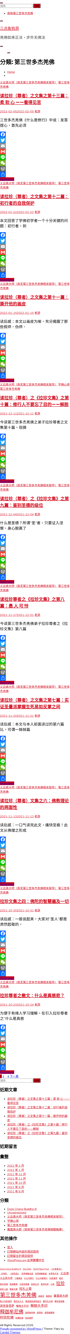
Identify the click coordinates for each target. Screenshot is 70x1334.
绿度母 (41, 1296)
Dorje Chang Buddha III (22, 1209)
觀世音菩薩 (59, 1301)
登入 (10, 1247)
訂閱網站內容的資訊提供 (23, 1251)
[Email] (35, 146)
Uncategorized (16, 1212)
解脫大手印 (22, 1305)
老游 (37, 111)
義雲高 (49, 1296)
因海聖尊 (14, 1284)
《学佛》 (4, 1273)
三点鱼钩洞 (9, 28)
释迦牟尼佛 (11, 1312)
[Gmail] (35, 151)
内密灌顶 (53, 1278)
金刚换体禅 (30, 1312)
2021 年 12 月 (16, 1174)
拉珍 (60, 1283)
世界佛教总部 (27, 1273)
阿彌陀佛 (19, 1318)
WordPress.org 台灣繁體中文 (25, 1260)
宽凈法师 (45, 1284)
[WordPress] (35, 169)
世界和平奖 (54, 1273)
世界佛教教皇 (41, 1273)
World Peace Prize (41, 1269)
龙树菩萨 (29, 1318)
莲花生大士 (19, 1301)
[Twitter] (35, 140)
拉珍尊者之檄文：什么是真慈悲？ (32, 995)
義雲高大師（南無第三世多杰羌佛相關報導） (36, 1229)
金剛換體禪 (49, 1312)
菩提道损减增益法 (33, 1301)
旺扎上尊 (25, 1289)
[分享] (35, 174)
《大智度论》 (56, 1269)
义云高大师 (6, 1277)
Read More (7, 179)
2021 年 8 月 (15, 1191)
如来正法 (35, 1284)
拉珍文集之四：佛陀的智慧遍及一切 (34, 901)
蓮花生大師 (48, 1301)
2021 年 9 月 (15, 1187)
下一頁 (14, 1076)
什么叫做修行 (42, 1278)
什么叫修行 (29, 1278)
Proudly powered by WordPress (21, 1328)
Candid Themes (10, 1332)
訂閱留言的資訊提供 (20, 1256)
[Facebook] (35, 134)
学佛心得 (64, 384)
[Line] (35, 157)
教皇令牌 (14, 1289)
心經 (52, 1284)
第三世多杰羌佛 (10, 389)
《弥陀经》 (15, 1273)
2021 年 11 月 (16, 1178)
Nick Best (27, 1269)
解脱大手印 (39, 1305)
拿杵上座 (4, 1289)
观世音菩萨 (7, 1306)
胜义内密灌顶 (6, 1301)
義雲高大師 (61, 1296)
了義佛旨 (18, 1278)
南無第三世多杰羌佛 (20, 13)
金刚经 (40, 1312)
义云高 (64, 1273)
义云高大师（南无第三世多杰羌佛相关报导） (28, 82)
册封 (61, 1278)
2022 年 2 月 (15, 1165)
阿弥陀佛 (7, 1317)
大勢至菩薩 (24, 1284)
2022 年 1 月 (15, 1170)
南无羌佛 (4, 1284)
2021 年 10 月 (16, 1183)
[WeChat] (35, 163)
